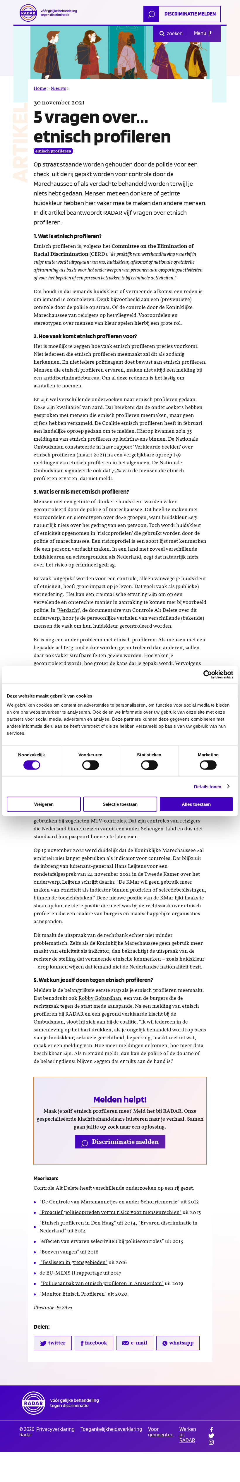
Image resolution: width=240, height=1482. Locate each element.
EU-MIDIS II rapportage (74, 1273)
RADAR (60, 1403)
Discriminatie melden (190, 14)
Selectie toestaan (120, 804)
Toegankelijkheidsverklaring (111, 1429)
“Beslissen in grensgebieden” (73, 1262)
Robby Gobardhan (99, 998)
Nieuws (58, 88)
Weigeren (44, 804)
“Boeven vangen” (59, 1252)
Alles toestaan (196, 804)
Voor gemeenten (161, 1432)
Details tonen (207, 786)
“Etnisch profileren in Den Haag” (78, 1223)
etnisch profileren (53, 151)
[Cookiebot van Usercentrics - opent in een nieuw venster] (207, 674)
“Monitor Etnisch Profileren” (73, 1294)
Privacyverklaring (55, 1429)
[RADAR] (50, 13)
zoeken (174, 33)
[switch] (90, 765)
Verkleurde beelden (157, 447)
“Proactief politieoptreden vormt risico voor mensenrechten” (110, 1212)
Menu (200, 33)
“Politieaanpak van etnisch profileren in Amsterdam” (102, 1283)
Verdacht (68, 610)
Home (40, 88)
